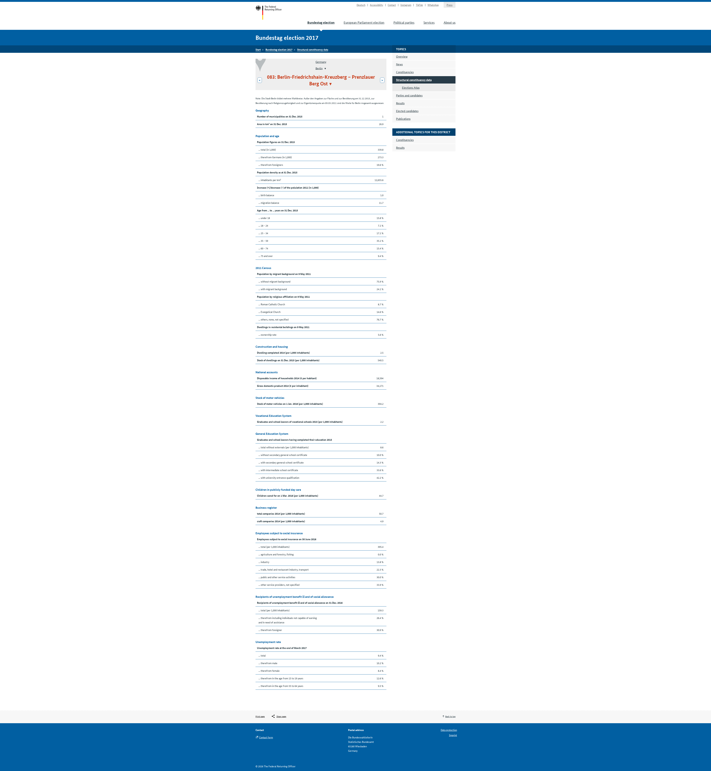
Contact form (266, 737)
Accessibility (376, 5)
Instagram (405, 5)
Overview (402, 56)
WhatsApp (433, 5)
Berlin (319, 68)
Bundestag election (321, 22)
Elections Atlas (411, 87)
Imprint (453, 735)
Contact (392, 5)
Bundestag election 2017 (279, 49)
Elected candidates (407, 111)
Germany (321, 62)
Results (400, 103)
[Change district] (324, 69)
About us (449, 22)
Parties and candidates (409, 95)
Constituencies (405, 72)
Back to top (450, 716)
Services (429, 22)
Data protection (449, 730)
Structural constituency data (312, 49)
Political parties (403, 22)
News (399, 64)
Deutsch (361, 5)
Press (450, 5)
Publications (403, 119)
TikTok (419, 5)
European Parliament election (364, 22)
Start (269, 13)
